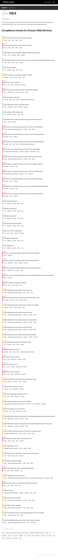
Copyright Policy (40, 555)
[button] (53, 2)
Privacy (54, 555)
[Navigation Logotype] (8, 2)
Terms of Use (48, 555)
